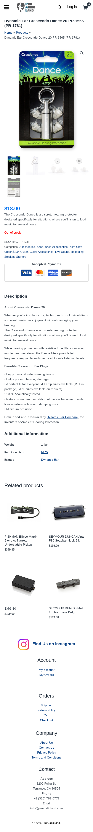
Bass (40, 246)
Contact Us (46, 747)
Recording (77, 251)
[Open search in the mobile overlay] (60, 7)
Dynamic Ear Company (62, 417)
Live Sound (62, 251)
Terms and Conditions (46, 757)
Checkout (46, 720)
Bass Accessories (56, 246)
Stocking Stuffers (15, 256)
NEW (44, 452)
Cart (47, 715)
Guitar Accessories (41, 251)
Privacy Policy (46, 752)
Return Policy (46, 710)
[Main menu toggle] (7, 7)
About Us (46, 742)
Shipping (47, 705)
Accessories (27, 246)
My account (47, 669)
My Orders (46, 674)
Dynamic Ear (50, 459)
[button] (82, 53)
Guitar (24, 251)
